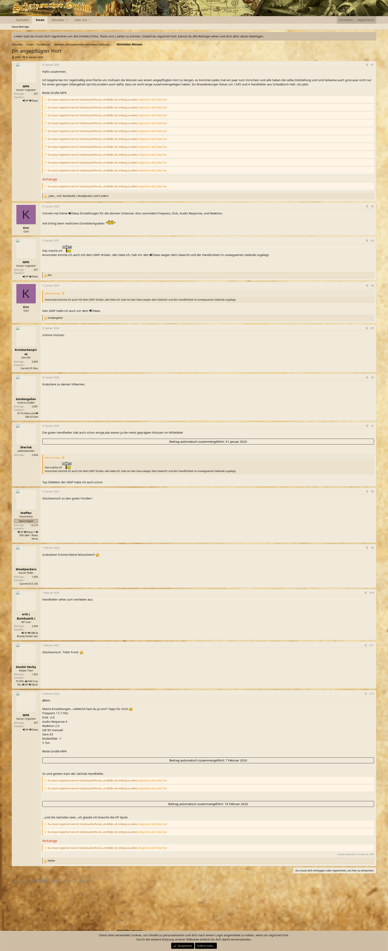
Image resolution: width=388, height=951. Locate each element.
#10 (372, 593)
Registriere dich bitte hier (153, 99)
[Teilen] (367, 65)
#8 (372, 491)
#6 (372, 377)
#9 (372, 547)
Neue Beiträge (20, 26)
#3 (372, 240)
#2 (372, 206)
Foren (40, 20)
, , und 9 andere (78, 196)
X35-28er (24, 535)
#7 (372, 426)
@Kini (46, 700)
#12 (372, 693)
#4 (372, 285)
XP (27, 100)
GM (27, 416)
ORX (33, 633)
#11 (372, 645)
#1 (372, 64)
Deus (35, 100)
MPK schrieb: (52, 293)
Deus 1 (31, 532)
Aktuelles (58, 20)
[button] (67, 20)
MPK (18, 57)
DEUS (35, 684)
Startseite (22, 20)
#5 (372, 328)
